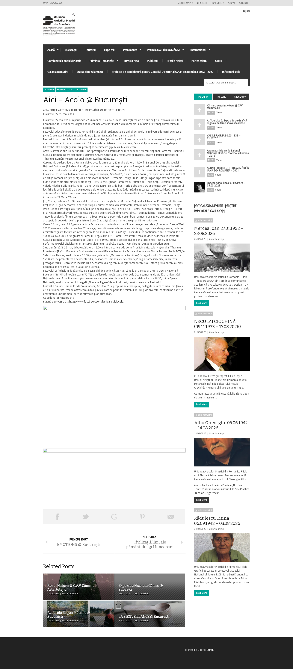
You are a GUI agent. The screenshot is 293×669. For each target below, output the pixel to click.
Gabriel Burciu (206, 649)
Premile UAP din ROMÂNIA (161, 51)
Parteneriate (199, 60)
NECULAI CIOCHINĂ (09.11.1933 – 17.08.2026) (217, 324)
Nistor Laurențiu (216, 239)
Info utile (216, 3)
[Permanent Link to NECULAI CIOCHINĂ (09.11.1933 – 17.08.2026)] (222, 354)
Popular (203, 96)
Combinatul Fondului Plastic (64, 60)
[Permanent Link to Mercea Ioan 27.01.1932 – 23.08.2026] (222, 258)
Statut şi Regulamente (90, 71)
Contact (243, 3)
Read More (201, 303)
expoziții (61, 89)
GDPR (218, 60)
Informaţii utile (231, 71)
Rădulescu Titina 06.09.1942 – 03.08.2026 (217, 521)
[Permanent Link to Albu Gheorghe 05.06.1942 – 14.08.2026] (222, 452)
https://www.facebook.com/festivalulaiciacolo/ (96, 301)
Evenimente (128, 51)
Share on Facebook (57, 516)
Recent (221, 96)
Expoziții (109, 49)
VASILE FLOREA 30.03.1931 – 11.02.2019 (223, 137)
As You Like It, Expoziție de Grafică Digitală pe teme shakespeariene (227, 122)
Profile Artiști (175, 60)
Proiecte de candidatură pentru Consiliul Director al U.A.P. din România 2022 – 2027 (162, 71)
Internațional (196, 51)
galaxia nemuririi (203, 220)
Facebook (240, 96)
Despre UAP (183, 3)
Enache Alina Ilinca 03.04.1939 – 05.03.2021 (226, 184)
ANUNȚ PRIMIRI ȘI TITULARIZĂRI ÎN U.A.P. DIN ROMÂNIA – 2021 (228, 169)
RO (248, 11)
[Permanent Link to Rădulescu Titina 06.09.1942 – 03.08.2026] (222, 547)
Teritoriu (90, 49)
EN (243, 11)
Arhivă (231, 3)
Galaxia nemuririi (57, 71)
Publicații (152, 60)
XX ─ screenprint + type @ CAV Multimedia (225, 107)
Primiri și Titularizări (99, 62)
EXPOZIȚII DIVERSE (77, 89)
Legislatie (202, 3)
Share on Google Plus (114, 516)
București (71, 49)
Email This (171, 516)
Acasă (49, 51)
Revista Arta (131, 60)
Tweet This (85, 516)
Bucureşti (49, 89)
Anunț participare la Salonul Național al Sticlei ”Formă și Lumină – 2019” (228, 153)
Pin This (142, 516)
